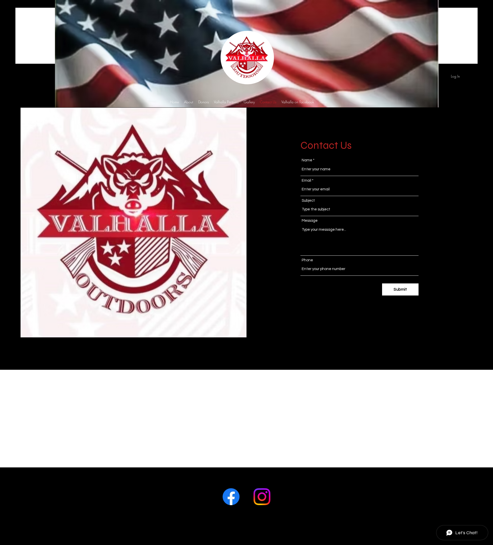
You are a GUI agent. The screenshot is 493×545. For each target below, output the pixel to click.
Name (307, 160)
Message (310, 221)
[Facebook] (231, 496)
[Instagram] (262, 496)
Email (306, 180)
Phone (307, 260)
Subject (308, 200)
